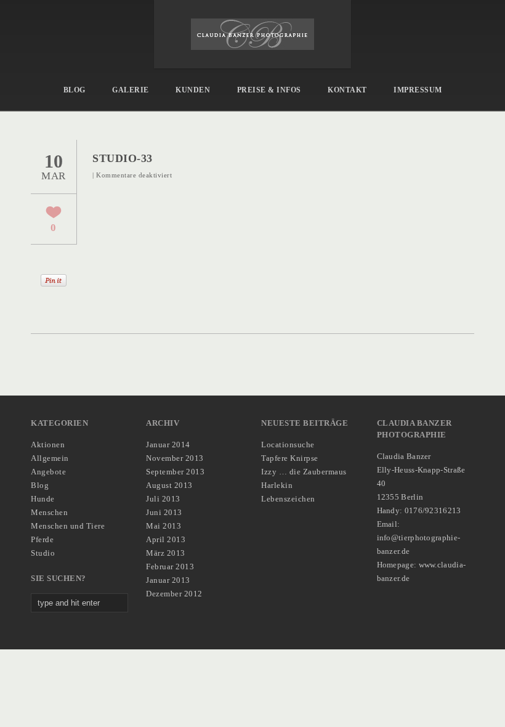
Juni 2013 (164, 512)
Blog (74, 90)
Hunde (43, 498)
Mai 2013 (163, 525)
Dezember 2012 (174, 593)
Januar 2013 (168, 580)
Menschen (49, 512)
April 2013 (165, 539)
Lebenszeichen (288, 498)
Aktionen (48, 444)
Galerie (130, 90)
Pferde (42, 539)
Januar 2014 (168, 444)
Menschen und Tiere (68, 525)
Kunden (193, 90)
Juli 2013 (163, 498)
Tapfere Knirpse (289, 458)
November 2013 (175, 458)
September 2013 (175, 471)
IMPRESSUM (418, 90)
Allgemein (50, 458)
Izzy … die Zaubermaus (304, 471)
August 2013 (169, 485)
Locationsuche (288, 444)
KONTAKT (347, 90)
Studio (43, 553)
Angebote (48, 471)
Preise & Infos (269, 90)
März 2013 (165, 553)
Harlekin (277, 485)
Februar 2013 (170, 566)
